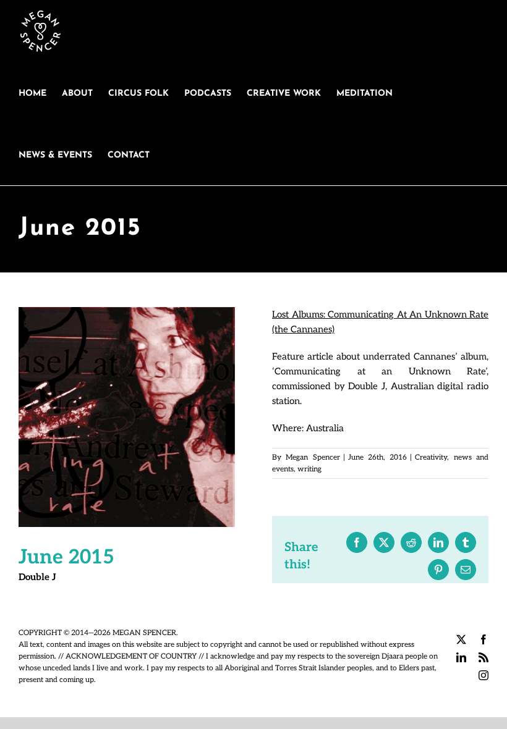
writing (309, 469)
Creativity (431, 457)
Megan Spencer (312, 457)
